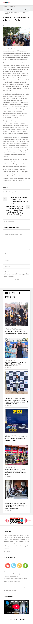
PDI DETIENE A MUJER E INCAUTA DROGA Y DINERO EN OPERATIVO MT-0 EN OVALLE (16, 438)
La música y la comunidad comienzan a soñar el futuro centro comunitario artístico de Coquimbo (16, 331)
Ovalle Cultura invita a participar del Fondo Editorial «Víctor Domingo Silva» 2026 (15, 364)
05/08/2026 (8, 476)
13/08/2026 (8, 442)
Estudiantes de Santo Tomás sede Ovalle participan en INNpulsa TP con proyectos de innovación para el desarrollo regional (16, 401)
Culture (13, 328)
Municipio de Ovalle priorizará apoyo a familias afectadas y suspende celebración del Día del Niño (15, 471)
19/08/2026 (8, 335)
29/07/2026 (8, 510)
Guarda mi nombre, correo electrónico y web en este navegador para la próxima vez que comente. (16, 274)
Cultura (7, 328)
